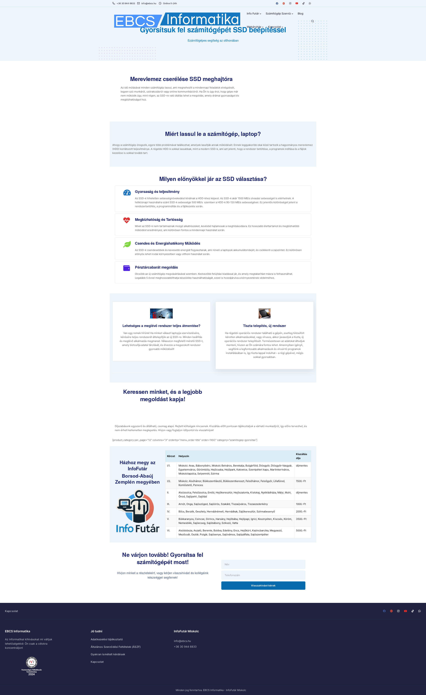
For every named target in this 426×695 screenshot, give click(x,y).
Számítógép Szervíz (278, 13)
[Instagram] (290, 3)
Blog (300, 13)
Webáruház (254, 26)
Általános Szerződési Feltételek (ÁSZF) (116, 646)
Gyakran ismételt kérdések (108, 654)
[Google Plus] (284, 3)
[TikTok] (304, 3)
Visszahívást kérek (263, 585)
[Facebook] (277, 3)
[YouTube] (297, 3)
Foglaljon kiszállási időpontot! (266, 401)
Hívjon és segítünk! (266, 385)
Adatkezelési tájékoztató (107, 639)
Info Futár (253, 13)
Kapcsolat (274, 26)
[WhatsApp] (310, 3)
